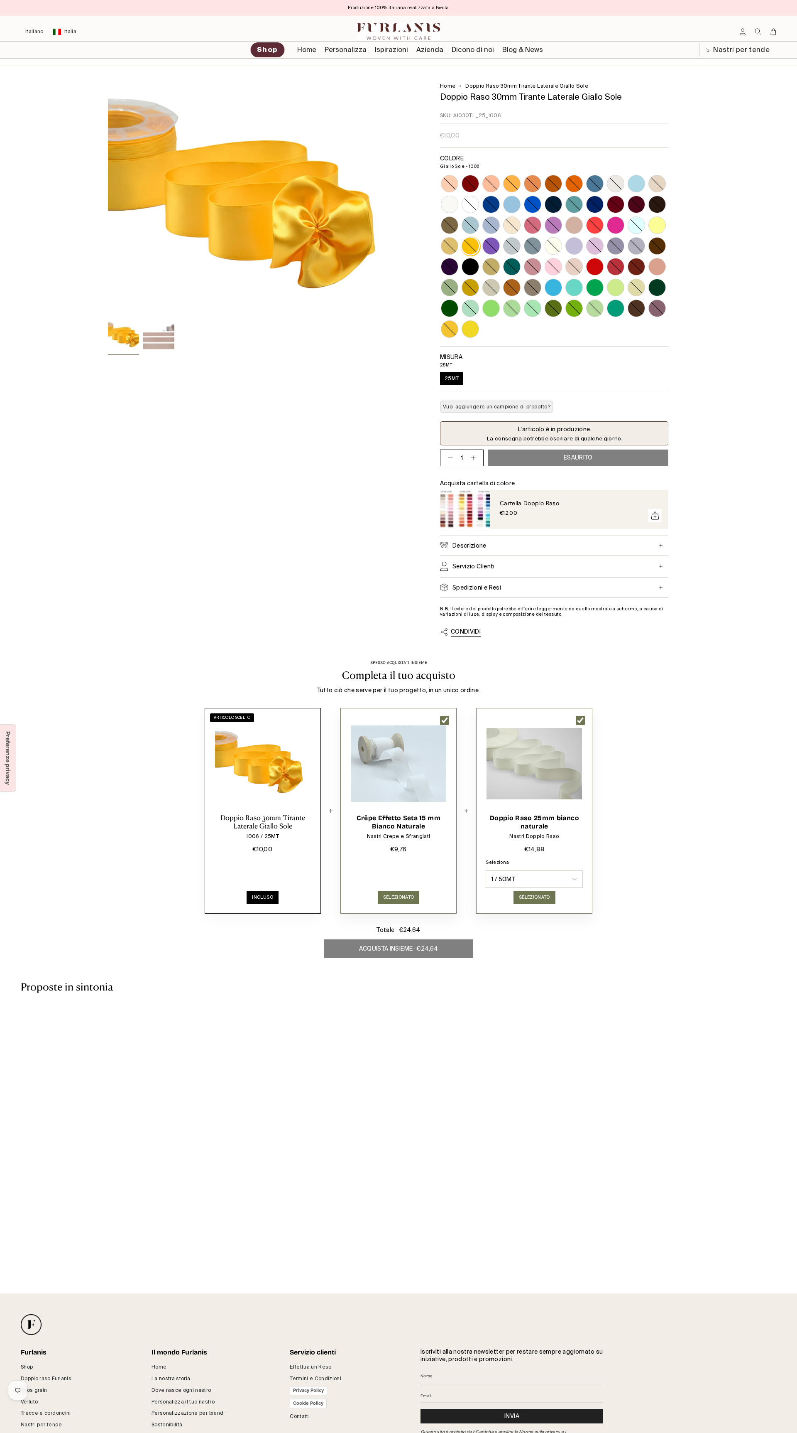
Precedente (108, 199)
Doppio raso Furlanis (46, 1378)
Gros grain (34, 1390)
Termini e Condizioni (315, 1378)
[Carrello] (773, 31)
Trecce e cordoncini (46, 1413)
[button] (345, 50)
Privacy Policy (308, 1390)
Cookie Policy (308, 1403)
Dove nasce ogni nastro (181, 1390)
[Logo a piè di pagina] (31, 1324)
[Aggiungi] (655, 515)
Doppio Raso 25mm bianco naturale (534, 822)
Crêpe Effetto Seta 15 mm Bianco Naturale (398, 822)
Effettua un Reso (311, 1367)
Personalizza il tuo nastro (183, 1402)
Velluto (29, 1402)
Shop (27, 1367)
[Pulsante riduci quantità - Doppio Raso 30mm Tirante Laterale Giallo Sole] (448, 458)
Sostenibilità (167, 1424)
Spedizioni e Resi (476, 587)
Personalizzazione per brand (187, 1413)
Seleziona (497, 862)
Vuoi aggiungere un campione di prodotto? (496, 406)
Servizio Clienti (473, 566)
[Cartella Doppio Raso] (465, 509)
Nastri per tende (740, 49)
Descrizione (469, 545)
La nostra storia (171, 1378)
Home (447, 86)
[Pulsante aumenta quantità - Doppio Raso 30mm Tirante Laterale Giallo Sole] (475, 458)
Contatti (300, 1416)
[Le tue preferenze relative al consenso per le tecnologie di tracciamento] (8, 758)
